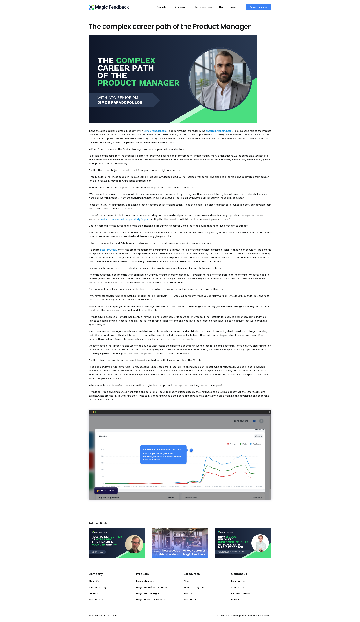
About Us (94, 581)
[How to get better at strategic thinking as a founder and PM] (117, 530)
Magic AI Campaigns (147, 593)
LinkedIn (235, 599)
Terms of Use (112, 615)
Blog (186, 581)
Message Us (238, 581)
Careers (93, 593)
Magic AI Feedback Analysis (151, 587)
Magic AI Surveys (145, 581)
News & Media (96, 599)
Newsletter (190, 599)
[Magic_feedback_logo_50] (109, 5)
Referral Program (194, 587)
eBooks (188, 593)
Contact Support (241, 587)
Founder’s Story (97, 587)
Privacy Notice (96, 615)
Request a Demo (240, 593)
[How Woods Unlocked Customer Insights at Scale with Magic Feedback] (180, 530)
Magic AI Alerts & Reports (150, 599)
